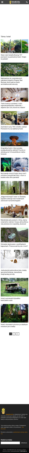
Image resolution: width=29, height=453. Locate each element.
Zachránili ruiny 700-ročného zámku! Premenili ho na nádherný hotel (14, 128)
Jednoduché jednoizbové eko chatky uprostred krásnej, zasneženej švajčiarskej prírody (14, 272)
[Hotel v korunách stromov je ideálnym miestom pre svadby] (14, 313)
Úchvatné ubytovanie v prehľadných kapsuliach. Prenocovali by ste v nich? (14, 245)
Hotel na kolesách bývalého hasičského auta (10, 299)
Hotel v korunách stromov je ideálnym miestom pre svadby (14, 325)
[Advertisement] (14, 19)
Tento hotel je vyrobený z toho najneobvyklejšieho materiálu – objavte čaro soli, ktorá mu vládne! (13, 105)
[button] (27, 2)
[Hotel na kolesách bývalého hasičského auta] (14, 287)
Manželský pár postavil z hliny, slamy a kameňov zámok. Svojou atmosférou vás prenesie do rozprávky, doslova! (14, 222)
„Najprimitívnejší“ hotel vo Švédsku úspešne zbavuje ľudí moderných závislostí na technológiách (13, 199)
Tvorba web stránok (15, 451)
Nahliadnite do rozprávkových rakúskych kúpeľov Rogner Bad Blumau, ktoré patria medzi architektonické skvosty (11, 81)
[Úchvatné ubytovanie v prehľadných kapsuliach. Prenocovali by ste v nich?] (14, 235)
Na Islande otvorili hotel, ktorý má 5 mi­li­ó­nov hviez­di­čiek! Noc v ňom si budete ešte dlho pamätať (13, 175)
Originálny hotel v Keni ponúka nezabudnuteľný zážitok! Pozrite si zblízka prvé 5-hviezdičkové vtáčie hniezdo (13, 151)
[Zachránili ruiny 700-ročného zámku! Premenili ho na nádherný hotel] (14, 118)
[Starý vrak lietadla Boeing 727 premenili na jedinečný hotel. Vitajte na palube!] (14, 46)
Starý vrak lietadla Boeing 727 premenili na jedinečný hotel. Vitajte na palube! (13, 57)
